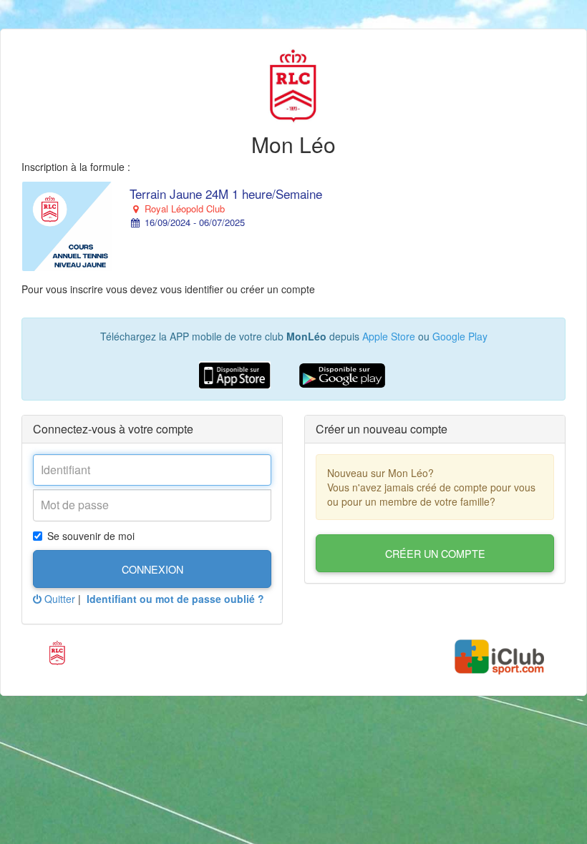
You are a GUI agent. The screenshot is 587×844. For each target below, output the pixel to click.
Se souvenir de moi (91, 536)
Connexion (152, 568)
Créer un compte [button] (435, 553)
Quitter (58, 599)
